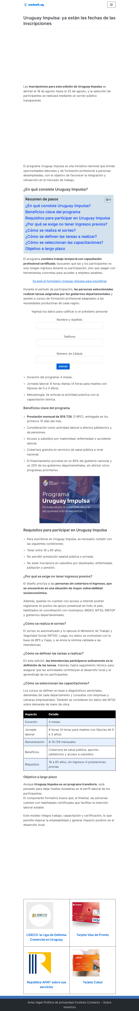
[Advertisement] (69, 57)
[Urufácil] (34, 5)
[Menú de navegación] (111, 5)
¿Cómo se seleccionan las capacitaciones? (64, 242)
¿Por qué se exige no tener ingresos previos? (66, 224)
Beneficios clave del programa (52, 212)
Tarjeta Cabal (92, 982)
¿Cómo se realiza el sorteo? (50, 230)
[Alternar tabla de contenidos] (106, 200)
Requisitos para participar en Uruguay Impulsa (67, 218)
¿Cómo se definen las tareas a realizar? (61, 236)
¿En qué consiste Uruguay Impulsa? (58, 205)
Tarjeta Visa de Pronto (92, 935)
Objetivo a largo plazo (45, 248)
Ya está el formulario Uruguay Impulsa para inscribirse (69, 281)
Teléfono (69, 336)
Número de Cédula (69, 353)
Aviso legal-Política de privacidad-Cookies (57, 1002)
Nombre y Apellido (69, 319)
